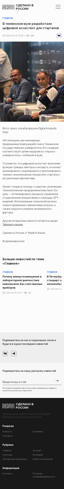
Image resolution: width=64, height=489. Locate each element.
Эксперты (7, 436)
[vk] (59, 35)
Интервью (38, 455)
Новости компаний (43, 459)
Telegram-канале (12, 224)
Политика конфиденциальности (44, 475)
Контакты (7, 473)
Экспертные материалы (14, 459)
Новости (7, 431)
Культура (7, 455)
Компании (38, 431)
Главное (6, 450)
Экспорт (37, 450)
